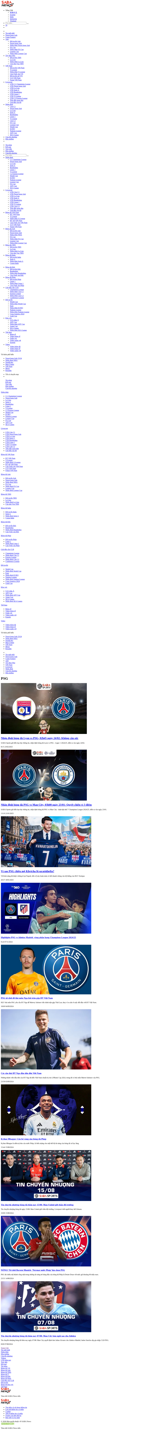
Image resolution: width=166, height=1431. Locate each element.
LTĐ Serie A (14, 90)
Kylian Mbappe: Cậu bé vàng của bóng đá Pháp (23, 1139)
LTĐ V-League (15, 96)
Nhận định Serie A (16, 261)
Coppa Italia (14, 263)
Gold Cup (13, 316)
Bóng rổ (13, 334)
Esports (12, 342)
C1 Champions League (18, 159)
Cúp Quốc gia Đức (17, 275)
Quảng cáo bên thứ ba (13, 1416)
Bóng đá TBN (10, 245)
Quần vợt (13, 338)
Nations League (15, 131)
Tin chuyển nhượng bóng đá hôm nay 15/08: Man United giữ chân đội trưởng (37, 1205)
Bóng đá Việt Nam (12, 212)
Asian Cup (14, 326)
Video (7, 344)
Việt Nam (8, 66)
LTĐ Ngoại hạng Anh (18, 86)
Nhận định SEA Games (18, 330)
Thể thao (8, 332)
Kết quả (8, 147)
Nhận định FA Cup (17, 49)
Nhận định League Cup (18, 54)
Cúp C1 (13, 106)
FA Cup (13, 47)
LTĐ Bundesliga (16, 92)
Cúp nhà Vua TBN (17, 64)
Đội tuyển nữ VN (16, 76)
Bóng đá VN (5, 1368)
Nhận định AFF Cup (17, 324)
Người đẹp (9, 362)
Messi (7, 368)
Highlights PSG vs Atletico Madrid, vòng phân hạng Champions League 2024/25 (38, 937)
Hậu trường (9, 139)
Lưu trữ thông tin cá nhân (14, 1409)
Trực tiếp (8, 149)
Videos (3, 1358)
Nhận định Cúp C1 (17, 292)
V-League (13, 70)
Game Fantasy (10, 37)
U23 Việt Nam (15, 78)
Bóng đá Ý (5, 1374)
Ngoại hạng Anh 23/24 (13, 358)
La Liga (13, 60)
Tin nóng (8, 145)
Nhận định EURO (16, 308)
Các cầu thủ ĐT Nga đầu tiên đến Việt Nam (21, 1073)
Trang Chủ (5, 1348)
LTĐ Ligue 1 (14, 94)
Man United (9, 364)
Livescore (8, 82)
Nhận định (9, 104)
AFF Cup (13, 133)
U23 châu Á (14, 320)
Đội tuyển (9, 300)
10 (6, 25)
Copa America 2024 (17, 314)
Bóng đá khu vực (7, 1385)
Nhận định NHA (16, 235)
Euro (11, 306)
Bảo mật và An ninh (12, 1418)
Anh (7, 39)
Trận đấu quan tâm (16, 100)
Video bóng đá (15, 347)
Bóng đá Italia (10, 255)
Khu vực (8, 318)
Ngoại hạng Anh (11, 35)
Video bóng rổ (15, 336)
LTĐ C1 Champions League (20, 84)
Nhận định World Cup (18, 304)
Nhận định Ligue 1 (16, 283)
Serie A (12, 113)
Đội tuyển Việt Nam (17, 68)
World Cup (14, 127)
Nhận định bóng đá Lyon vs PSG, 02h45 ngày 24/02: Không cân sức (39, 738)
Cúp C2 (13, 121)
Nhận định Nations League (19, 312)
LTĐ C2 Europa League (18, 98)
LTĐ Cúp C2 (15, 206)
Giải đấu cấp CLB (12, 287)
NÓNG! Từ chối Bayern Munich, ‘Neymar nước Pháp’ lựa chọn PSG (33, 1270)
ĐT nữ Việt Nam (16, 221)
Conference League (17, 298)
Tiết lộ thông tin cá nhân (14, 1413)
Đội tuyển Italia (15, 257)
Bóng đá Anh (10, 229)
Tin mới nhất (9, 33)
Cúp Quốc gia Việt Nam (18, 223)
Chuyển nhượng (11, 137)
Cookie (8, 1411)
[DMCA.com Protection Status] (7, 1424)
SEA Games (14, 135)
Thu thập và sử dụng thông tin (16, 1407)
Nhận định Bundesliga (18, 273)
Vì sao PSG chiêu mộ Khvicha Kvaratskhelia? (27, 871)
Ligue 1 (12, 117)
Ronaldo (8, 370)
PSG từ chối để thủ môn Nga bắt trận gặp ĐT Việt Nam (27, 998)
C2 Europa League (16, 174)
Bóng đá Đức (10, 267)
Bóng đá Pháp (10, 277)
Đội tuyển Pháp (15, 279)
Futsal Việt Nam (16, 80)
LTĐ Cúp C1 (15, 192)
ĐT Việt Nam (15, 214)
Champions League (17, 290)
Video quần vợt (15, 340)
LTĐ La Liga (15, 88)
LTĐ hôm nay (6, 1360)
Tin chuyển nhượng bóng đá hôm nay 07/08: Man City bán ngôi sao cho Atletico (38, 1336)
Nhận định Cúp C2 (17, 296)
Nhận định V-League (17, 72)
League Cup (14, 51)
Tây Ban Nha (10, 56)
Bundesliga (14, 115)
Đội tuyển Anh (15, 41)
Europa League (15, 294)
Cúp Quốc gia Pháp (17, 285)
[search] (28, 23)
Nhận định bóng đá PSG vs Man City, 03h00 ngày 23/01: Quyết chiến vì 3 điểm (46, 804)
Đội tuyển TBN (15, 58)
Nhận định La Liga (17, 62)
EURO (12, 129)
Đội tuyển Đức (15, 269)
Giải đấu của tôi (15, 102)
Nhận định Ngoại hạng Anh (20, 45)
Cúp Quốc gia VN (16, 74)
